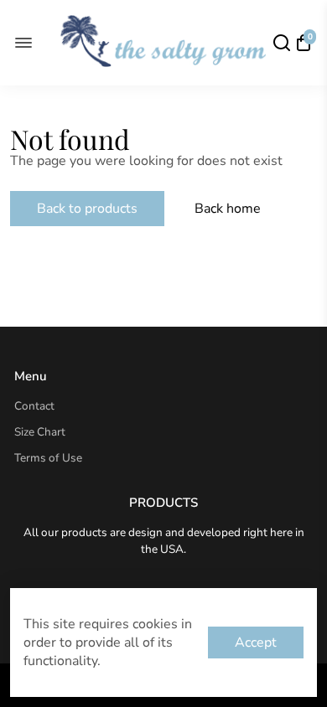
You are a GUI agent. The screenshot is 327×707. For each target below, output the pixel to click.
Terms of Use (48, 458)
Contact (34, 406)
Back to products (87, 208)
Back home (228, 208)
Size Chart (39, 432)
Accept (256, 642)
